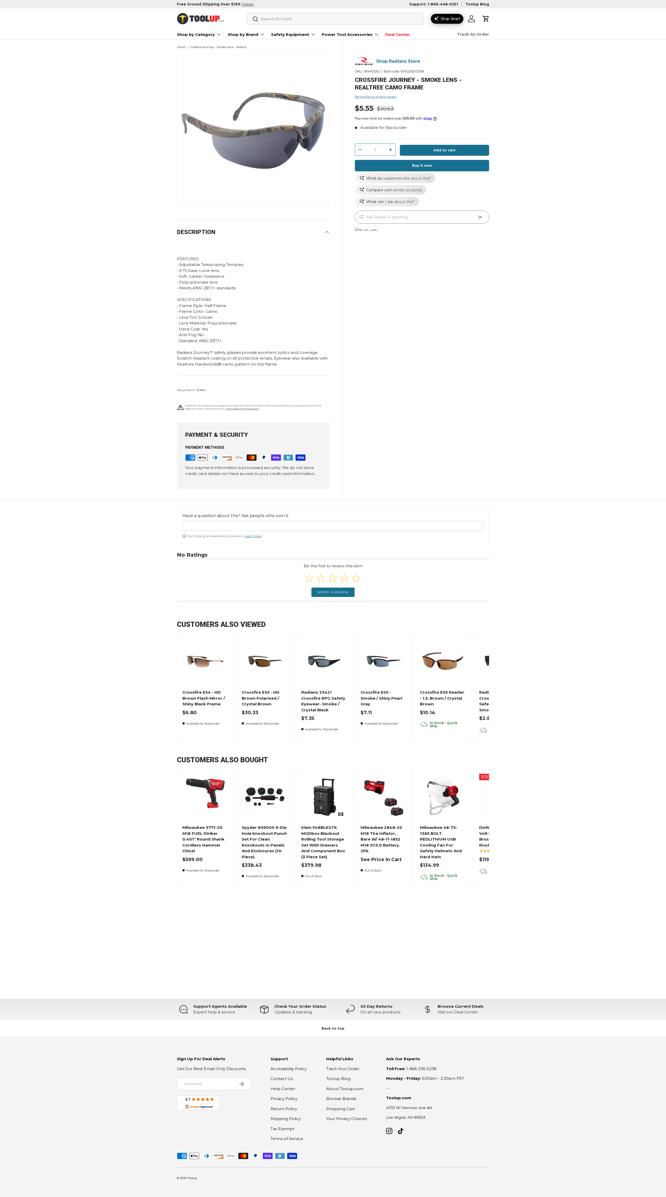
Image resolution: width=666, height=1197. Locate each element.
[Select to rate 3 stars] (332, 578)
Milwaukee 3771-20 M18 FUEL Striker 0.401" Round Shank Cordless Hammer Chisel (203, 839)
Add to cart (444, 150)
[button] (486, 18)
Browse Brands (341, 1098)
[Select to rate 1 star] (309, 578)
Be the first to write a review (376, 97)
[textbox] (333, 526)
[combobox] (335, 19)
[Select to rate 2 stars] (321, 578)
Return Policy (284, 1108)
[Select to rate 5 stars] (356, 578)
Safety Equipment (290, 34)
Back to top (333, 1028)
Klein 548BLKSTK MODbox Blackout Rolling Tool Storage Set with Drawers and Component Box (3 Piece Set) (323, 842)
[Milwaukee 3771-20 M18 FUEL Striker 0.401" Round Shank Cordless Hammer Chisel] (205, 796)
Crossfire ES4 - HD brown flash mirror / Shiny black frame (203, 698)
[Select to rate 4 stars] (344, 578)
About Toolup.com (344, 1088)
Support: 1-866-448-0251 (433, 4)
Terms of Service (287, 1138)
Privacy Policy (284, 1098)
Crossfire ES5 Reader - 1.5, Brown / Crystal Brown (442, 698)
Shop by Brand (243, 34)
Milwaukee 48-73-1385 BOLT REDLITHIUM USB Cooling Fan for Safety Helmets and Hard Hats (441, 842)
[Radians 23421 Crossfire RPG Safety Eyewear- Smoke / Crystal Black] (324, 661)
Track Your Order (343, 1068)
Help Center (283, 1088)
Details (247, 4)
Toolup (192, 1178)
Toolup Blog (477, 4)
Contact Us (282, 1078)
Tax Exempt (282, 1128)
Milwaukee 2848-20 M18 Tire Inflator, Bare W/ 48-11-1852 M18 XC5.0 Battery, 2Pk (381, 839)
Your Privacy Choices (346, 1118)
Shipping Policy (286, 1118)
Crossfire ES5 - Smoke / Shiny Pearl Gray (381, 698)
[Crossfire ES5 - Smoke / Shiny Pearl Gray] (383, 661)
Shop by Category (196, 34)
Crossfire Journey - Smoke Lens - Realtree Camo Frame (219, 47)
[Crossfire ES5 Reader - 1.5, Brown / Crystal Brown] (443, 661)
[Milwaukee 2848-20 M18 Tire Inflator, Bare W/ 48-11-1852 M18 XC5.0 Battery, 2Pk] (383, 796)
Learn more (253, 536)
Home (181, 47)
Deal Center (397, 34)
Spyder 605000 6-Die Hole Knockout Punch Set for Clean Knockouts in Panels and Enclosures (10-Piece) (264, 842)
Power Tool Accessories (347, 34)
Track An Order (473, 34)
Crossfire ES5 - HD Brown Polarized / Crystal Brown (260, 698)
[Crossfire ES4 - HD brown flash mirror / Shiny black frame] (205, 661)
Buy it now (422, 165)
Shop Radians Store (398, 61)
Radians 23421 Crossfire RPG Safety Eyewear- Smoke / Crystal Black (323, 701)
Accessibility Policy (289, 1068)
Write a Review (333, 592)
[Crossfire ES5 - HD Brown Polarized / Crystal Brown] (264, 661)
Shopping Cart (340, 1108)
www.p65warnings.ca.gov (242, 408)
